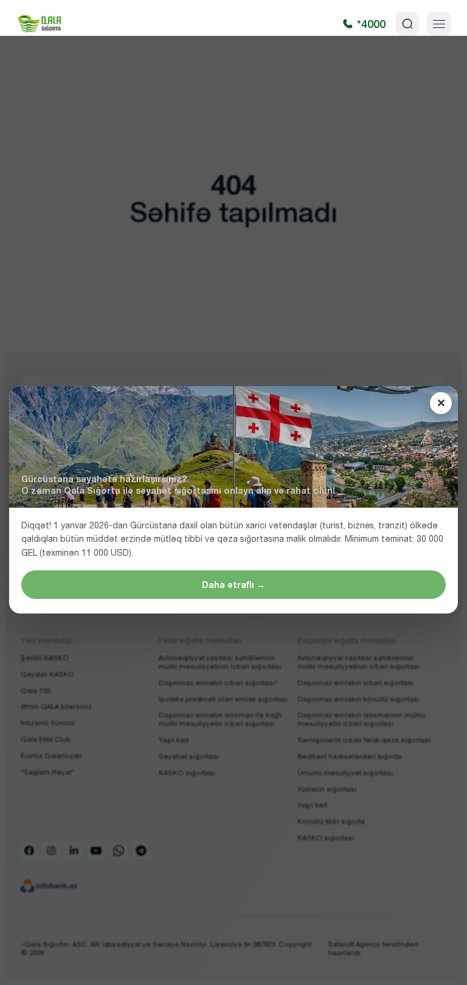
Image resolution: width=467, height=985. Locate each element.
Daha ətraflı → (233, 584)
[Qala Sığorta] (39, 23)
